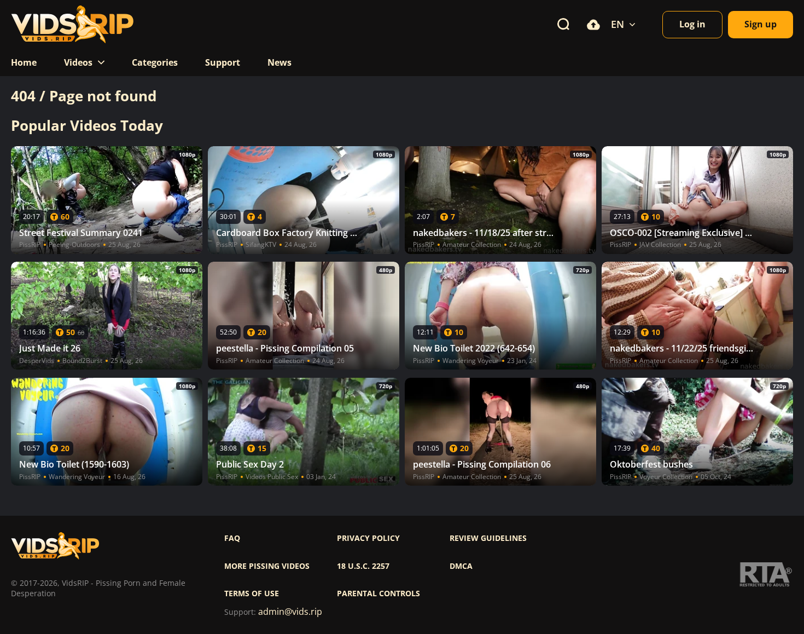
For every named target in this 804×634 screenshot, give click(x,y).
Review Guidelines (488, 538)
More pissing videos (267, 566)
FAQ (232, 538)
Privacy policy (368, 538)
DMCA (461, 566)
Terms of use (251, 593)
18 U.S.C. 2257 (363, 566)
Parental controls (378, 593)
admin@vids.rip (290, 612)
